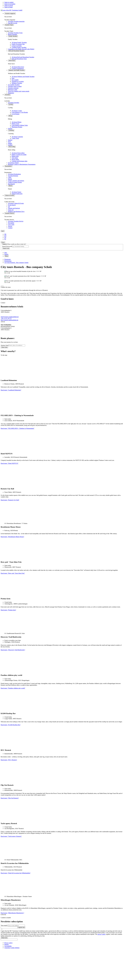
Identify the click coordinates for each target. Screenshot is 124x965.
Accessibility (8, 946)
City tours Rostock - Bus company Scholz (16, 262)
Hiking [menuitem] (10, 115)
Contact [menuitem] (10, 228)
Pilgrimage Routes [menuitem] (17, 127)
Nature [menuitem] (10, 185)
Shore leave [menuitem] (12, 60)
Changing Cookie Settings (11, 947)
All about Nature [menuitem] (16, 192)
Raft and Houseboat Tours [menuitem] (19, 58)
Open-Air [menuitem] (11, 210)
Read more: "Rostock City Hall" (10, 500)
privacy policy (102, 934)
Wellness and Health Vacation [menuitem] (16, 70)
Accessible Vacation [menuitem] (14, 84)
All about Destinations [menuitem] (14, 174)
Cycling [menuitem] (11, 104)
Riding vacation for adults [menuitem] (19, 154)
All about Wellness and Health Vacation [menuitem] (23, 76)
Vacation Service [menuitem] (9, 213)
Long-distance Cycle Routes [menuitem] (20, 112)
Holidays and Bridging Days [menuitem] (16, 211)
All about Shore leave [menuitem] (18, 67)
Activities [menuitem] (7, 94)
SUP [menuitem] (9, 141)
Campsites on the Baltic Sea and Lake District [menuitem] (21, 49)
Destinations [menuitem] (8, 166)
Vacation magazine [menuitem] (10, 13)
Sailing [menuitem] (10, 143)
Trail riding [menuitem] (15, 158)
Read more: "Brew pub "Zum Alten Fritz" (13, 573)
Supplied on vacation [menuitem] (18, 81)
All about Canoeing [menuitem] (17, 136)
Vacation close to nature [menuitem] (15, 86)
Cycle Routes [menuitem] (15, 114)
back (2, 231)
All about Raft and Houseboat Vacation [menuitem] (23, 57)
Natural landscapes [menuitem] (17, 193)
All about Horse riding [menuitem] (18, 153)
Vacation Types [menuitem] (9, 25)
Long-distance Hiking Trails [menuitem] (20, 125)
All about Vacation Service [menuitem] (15, 221)
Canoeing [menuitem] (11, 130)
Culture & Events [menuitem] (9, 195)
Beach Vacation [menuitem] (12, 34)
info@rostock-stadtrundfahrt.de (10, 317)
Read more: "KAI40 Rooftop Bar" (11, 725)
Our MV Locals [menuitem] (12, 23)
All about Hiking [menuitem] (16, 122)
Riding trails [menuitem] (15, 156)
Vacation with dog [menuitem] (13, 88)
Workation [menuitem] (11, 93)
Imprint (6, 944)
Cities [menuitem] (9, 177)
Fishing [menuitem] (10, 128)
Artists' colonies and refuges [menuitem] (16, 180)
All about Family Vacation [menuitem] (19, 42)
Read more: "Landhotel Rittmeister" (11, 390)
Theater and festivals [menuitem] (14, 208)
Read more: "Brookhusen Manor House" (12, 536)
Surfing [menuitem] (10, 140)
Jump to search (8, 5)
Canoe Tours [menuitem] (15, 138)
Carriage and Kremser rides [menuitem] (19, 161)
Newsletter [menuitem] (11, 223)
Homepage (7, 259)
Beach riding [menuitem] (15, 159)
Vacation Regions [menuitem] (13, 175)
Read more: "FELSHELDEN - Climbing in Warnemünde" (17, 428)
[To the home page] (11, 10)
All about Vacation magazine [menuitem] (16, 21)
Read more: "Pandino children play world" (13, 688)
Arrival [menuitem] (10, 226)
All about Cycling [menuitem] (17, 110)
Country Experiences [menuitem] (18, 68)
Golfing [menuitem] (10, 145)
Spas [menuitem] (13, 78)
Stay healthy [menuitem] (15, 80)
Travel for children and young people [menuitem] (18, 91)
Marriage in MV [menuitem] (12, 89)
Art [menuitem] (9, 206)
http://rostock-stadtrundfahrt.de (9, 320)
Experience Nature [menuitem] (13, 162)
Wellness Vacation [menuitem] (17, 83)
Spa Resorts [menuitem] (11, 184)
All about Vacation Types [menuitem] (15, 33)
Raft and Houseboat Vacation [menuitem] (16, 51)
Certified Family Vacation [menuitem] (19, 47)
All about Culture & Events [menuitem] (16, 203)
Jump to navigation (9, 4)
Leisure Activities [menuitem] (17, 46)
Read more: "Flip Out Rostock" (10, 798)
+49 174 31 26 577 (6, 318)
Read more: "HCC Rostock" (9, 760)
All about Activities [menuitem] (13, 102)
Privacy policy (8, 943)
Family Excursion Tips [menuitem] (18, 44)
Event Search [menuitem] (12, 205)
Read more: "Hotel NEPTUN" (9, 463)
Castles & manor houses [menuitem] (15, 182)
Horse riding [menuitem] (12, 146)
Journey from (4, 345)
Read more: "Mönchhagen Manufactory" (12, 913)
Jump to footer (8, 7)
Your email (4, 925)
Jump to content (8, 2)
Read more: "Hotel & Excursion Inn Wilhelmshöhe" (16, 873)
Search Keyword (7, 246)
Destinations (7, 261)
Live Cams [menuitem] (11, 224)
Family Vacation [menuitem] (13, 36)
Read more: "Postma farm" (8, 610)
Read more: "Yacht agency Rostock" (11, 836)
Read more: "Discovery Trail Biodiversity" (13, 650)
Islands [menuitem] (10, 179)
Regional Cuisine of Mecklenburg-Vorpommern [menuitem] (21, 164)
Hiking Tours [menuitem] (15, 123)
